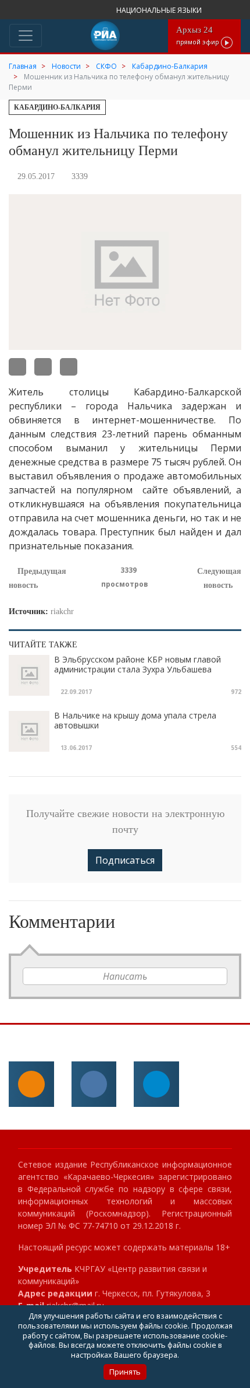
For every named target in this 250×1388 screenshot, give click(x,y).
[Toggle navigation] (25, 35)
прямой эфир (198, 35)
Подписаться (125, 860)
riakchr (62, 611)
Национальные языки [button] (159, 10)
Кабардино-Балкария (57, 107)
